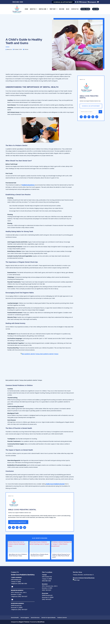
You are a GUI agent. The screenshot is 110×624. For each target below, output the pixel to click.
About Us (32, 9)
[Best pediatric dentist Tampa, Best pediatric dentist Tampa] (40, 364)
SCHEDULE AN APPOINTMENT (63, 2)
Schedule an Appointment (18, 522)
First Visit (53, 9)
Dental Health (15, 617)
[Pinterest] (83, 2)
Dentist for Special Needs (48, 617)
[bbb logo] (76, 580)
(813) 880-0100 (17, 2)
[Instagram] (92, 2)
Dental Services (35, 617)
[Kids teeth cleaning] (40, 130)
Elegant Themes (24, 622)
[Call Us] (24, 527)
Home (26, 9)
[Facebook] (9, 527)
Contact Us (74, 9)
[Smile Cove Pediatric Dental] (17, 9)
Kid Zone (61, 9)
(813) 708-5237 (22, 596)
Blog (67, 9)
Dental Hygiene (25, 617)
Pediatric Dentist (62, 617)
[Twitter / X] (13, 527)
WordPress (40, 622)
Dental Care (42, 9)
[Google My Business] (12, 586)
